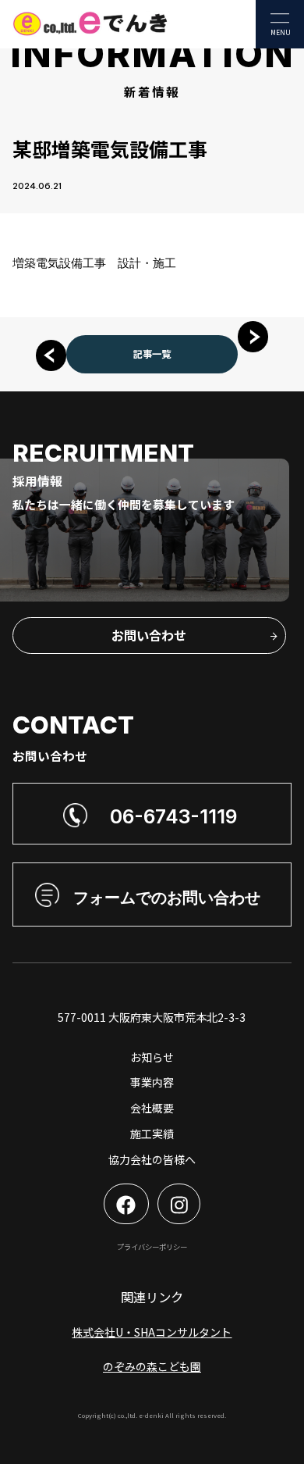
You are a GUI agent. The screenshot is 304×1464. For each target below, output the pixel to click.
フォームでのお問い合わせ (166, 897)
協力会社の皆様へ (152, 1159)
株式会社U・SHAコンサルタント (152, 1332)
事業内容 (152, 1082)
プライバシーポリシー (152, 1246)
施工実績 (152, 1133)
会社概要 (152, 1108)
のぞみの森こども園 (152, 1366)
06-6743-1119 (173, 816)
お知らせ (152, 1057)
